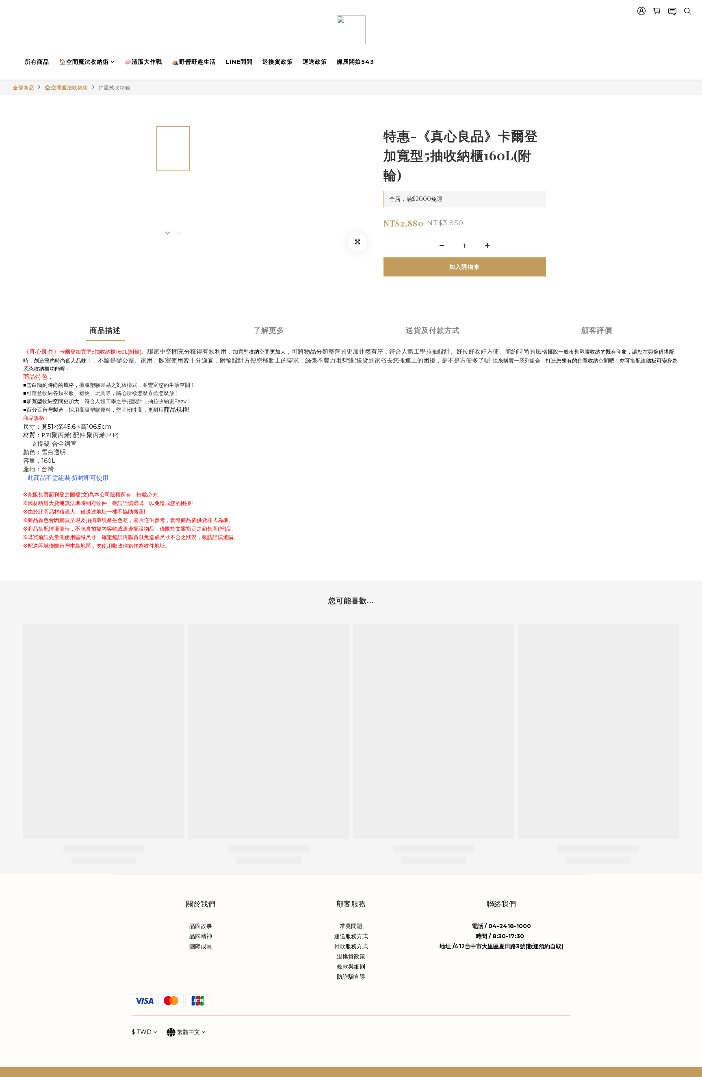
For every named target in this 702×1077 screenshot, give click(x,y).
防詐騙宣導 (351, 976)
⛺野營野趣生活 (194, 61)
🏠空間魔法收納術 (84, 61)
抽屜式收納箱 (114, 87)
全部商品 (23, 87)
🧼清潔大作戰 (143, 61)
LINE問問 (239, 61)
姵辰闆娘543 (355, 61)
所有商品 (37, 61)
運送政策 (315, 61)
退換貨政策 (277, 61)
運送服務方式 (351, 936)
